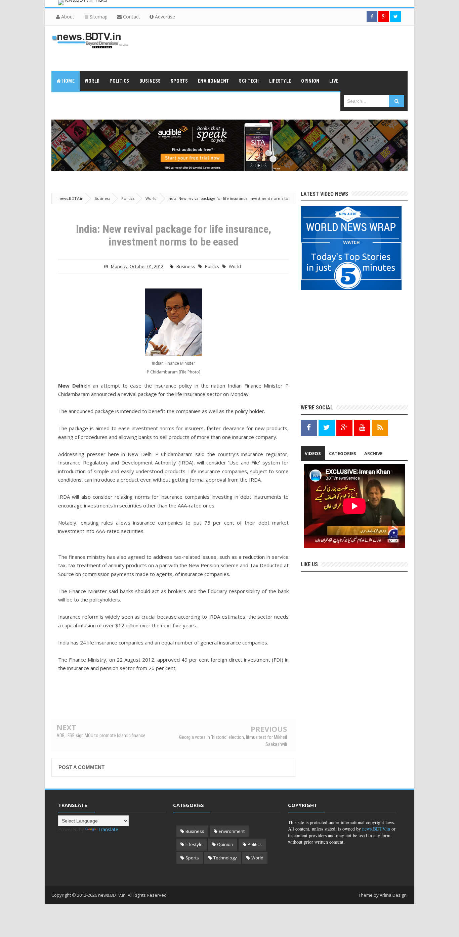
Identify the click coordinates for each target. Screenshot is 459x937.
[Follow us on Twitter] (395, 16)
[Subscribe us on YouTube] (362, 427)
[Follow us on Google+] (383, 16)
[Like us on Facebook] (309, 427)
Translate (108, 829)
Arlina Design (393, 895)
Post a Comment (81, 767)
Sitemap (98, 16)
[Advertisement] (285, 47)
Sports (192, 858)
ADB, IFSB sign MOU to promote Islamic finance (100, 735)
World (235, 266)
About (67, 16)
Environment (232, 831)
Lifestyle (194, 844)
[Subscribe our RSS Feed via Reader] (380, 427)
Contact (131, 16)
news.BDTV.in (376, 829)
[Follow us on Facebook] (372, 16)
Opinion (225, 844)
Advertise (164, 16)
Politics (212, 266)
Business (185, 266)
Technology (225, 858)
